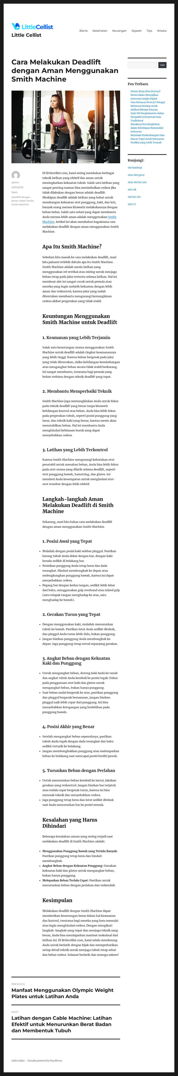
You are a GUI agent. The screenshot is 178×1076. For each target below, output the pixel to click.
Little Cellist (26, 35)
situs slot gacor (136, 175)
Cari (162, 65)
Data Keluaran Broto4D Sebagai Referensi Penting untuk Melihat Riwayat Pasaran (148, 106)
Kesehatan (99, 30)
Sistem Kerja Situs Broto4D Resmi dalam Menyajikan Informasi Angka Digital (145, 95)
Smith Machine (20, 204)
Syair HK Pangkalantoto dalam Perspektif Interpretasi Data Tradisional (147, 117)
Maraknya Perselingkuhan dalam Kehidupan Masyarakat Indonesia (147, 128)
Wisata (162, 30)
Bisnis (83, 30)
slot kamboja (135, 167)
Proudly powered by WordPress (45, 1060)
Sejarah (137, 30)
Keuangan (119, 30)
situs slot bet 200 (137, 182)
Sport (14, 192)
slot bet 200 (134, 196)
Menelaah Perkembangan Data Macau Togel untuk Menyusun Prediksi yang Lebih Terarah (147, 139)
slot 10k (132, 189)
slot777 (132, 204)
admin (15, 182)
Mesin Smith (26, 200)
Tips (149, 30)
